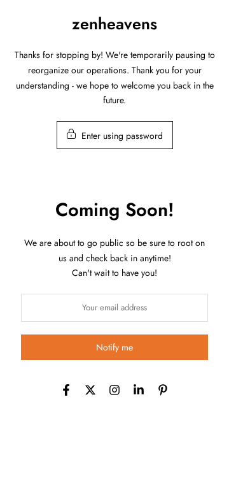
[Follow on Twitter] (90, 390)
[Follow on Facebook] (66, 390)
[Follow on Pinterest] (163, 390)
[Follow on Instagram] (114, 390)
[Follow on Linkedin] (138, 390)
